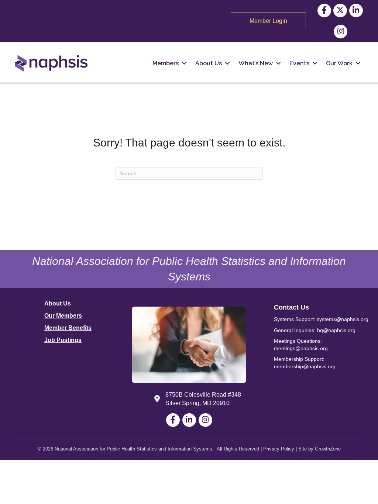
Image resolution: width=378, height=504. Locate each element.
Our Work (339, 63)
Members (165, 63)
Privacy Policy (278, 449)
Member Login (268, 21)
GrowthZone (328, 449)
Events (299, 63)
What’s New (255, 63)
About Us (208, 63)
